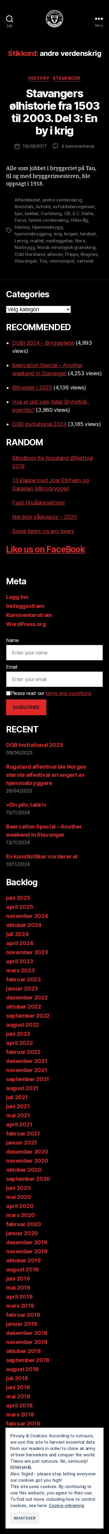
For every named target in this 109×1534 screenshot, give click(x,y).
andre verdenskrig (62, 200)
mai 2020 (18, 1197)
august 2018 (22, 1369)
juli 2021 (17, 1097)
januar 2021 (21, 1142)
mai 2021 (18, 1115)
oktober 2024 (23, 925)
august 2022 (22, 1025)
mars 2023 (20, 970)
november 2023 (27, 952)
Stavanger (67, 78)
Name (12, 640)
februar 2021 (23, 1133)
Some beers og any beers (43, 531)
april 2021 (19, 1124)
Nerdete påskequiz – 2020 (44, 517)
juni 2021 (18, 1106)
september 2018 (27, 1360)
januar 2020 (22, 1233)
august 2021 (22, 1088)
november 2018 (27, 1342)
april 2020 (19, 1206)
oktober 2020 (24, 1170)
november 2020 (27, 1161)
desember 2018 (27, 1333)
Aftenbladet (27, 200)
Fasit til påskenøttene (38, 502)
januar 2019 (21, 1324)
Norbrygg (25, 247)
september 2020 (28, 1179)
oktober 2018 (23, 1351)
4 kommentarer (77, 146)
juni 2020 (18, 1188)
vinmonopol (61, 261)
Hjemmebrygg (47, 227)
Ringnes (89, 254)
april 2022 (19, 1043)
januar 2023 (22, 988)
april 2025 (19, 907)
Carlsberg (51, 213)
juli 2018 (17, 1378)
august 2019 (22, 1269)
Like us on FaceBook (45, 549)
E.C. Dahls (83, 213)
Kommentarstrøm (29, 615)
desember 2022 (27, 997)
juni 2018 (18, 1387)
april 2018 (19, 1405)
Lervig (21, 241)
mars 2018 (20, 1414)
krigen (71, 234)
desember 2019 (27, 1242)
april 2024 (19, 943)
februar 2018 (23, 1423)
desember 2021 (26, 1061)
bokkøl (31, 213)
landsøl (87, 234)
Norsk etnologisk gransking (66, 247)
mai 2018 (18, 1396)
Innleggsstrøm (25, 606)
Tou (43, 261)
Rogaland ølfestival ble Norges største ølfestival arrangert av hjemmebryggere (46, 775)
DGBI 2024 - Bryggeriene (43, 343)
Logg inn (17, 597)
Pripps (71, 254)
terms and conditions (68, 693)
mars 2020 (20, 1215)
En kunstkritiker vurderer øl (41, 856)
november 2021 (26, 1070)
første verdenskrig (48, 220)
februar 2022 (23, 1052)
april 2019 (19, 1296)
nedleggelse (59, 241)
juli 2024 (17, 934)
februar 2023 (23, 979)
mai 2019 (18, 1287)
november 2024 (27, 916)
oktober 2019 (23, 1260)
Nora (80, 241)
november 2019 (27, 1251)
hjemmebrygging (33, 234)
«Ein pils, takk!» (26, 805)
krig (58, 234)
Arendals (24, 206)
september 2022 (28, 1015)
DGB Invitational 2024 (39, 424)
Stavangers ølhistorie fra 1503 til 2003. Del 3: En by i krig (54, 112)
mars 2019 (20, 1306)
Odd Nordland (30, 254)
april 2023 (19, 961)
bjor (18, 213)
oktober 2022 (23, 1006)
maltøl (37, 241)
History (39, 78)
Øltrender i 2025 (32, 387)
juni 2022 (18, 1034)
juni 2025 (18, 898)
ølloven (55, 254)
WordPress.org (26, 624)
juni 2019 (18, 1278)
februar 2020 (23, 1224)
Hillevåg (79, 220)
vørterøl (85, 261)
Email (11, 667)
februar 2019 (23, 1315)
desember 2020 (27, 1151)
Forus (20, 220)
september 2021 (27, 1079)
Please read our (51, 693)
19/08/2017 (35, 146)
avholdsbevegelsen (74, 206)
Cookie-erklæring (66, 1505)
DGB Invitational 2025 (34, 745)
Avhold (43, 206)
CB (67, 213)
